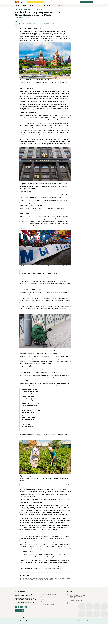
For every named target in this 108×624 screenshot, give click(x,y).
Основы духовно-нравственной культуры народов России (29, 9)
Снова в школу (59, 5)
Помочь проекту (88, 2)
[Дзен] (21, 607)
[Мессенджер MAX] (26, 607)
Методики (30, 5)
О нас (53, 5)
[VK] (16, 607)
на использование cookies (42, 620)
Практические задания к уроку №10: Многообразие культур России (36, 24)
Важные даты (42, 5)
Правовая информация (47, 604)
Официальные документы (48, 601)
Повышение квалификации (34, 2)
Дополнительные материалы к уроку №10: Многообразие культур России (37, 23)
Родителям (44, 596)
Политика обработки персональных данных (82, 617)
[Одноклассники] (23, 607)
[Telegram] (18, 607)
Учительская (18, 5)
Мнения (48, 5)
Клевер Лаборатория (19, 17)
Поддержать (20, 610)
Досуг (35, 5)
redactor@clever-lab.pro (33, 581)
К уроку (24, 5)
